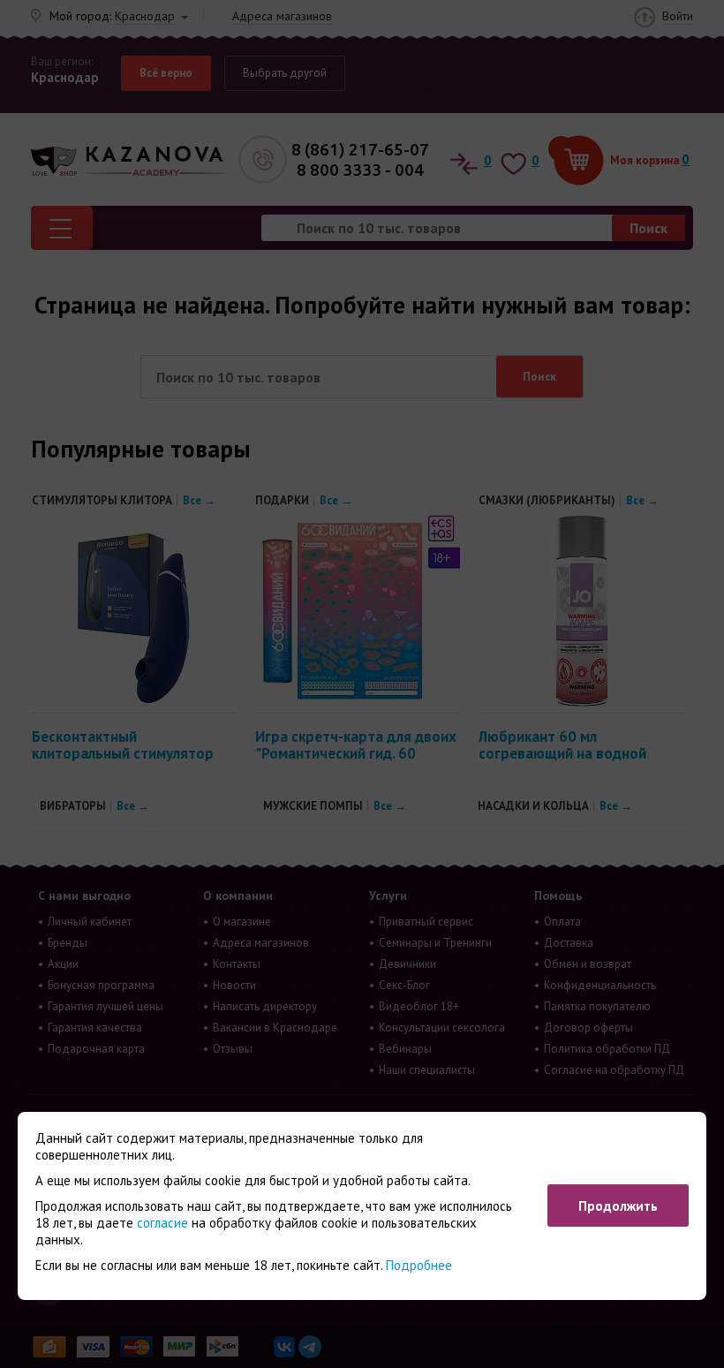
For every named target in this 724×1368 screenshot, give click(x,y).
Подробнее (419, 1265)
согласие (162, 1222)
